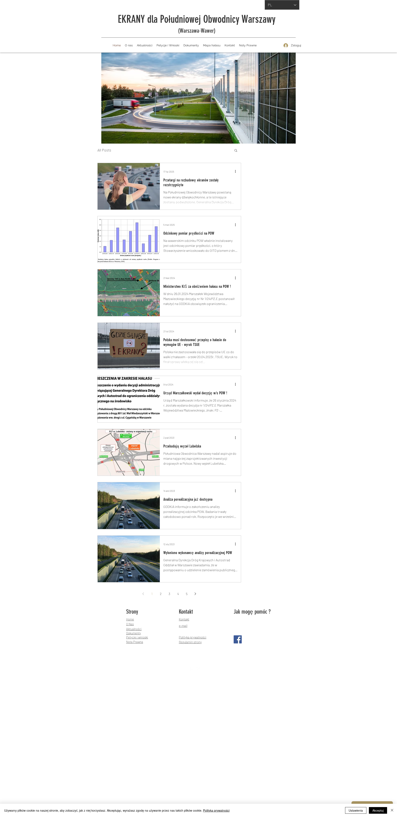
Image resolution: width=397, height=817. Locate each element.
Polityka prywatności (216, 810)
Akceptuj (378, 810)
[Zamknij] (392, 810)
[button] (236, 151)
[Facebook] (238, 639)
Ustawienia (356, 810)
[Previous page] (143, 593)
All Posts (104, 150)
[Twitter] (198, 669)
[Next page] (195, 593)
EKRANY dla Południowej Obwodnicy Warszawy (197, 19)
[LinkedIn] (205, 669)
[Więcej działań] (236, 171)
